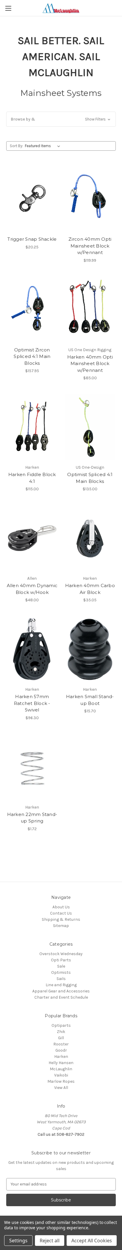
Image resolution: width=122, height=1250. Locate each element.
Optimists (61, 972)
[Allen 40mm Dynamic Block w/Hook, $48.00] (32, 538)
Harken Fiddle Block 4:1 (32, 478)
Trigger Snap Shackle (32, 239)
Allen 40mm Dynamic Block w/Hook (32, 589)
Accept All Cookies (91, 1240)
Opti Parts (61, 960)
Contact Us (61, 913)
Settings (18, 1240)
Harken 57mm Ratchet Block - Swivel (32, 703)
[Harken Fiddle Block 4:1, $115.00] (32, 427)
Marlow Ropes (61, 1081)
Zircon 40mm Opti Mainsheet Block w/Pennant (89, 245)
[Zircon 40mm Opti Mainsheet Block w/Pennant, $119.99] (90, 199)
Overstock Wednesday (61, 953)
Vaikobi (61, 1075)
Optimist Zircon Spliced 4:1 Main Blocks (32, 356)
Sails (61, 978)
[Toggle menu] (8, 8)
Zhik (61, 1031)
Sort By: (16, 146)
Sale (61, 966)
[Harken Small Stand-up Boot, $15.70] (90, 649)
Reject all (50, 1240)
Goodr (61, 1050)
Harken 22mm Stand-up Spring (32, 818)
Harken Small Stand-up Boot (90, 700)
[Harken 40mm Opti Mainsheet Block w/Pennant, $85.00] (90, 310)
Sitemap (61, 925)
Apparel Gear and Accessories (61, 991)
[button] (61, 119)
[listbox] (43, 146)
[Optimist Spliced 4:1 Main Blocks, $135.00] (90, 427)
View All (61, 1087)
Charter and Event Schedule (61, 997)
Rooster (61, 1044)
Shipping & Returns (61, 919)
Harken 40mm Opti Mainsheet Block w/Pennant (90, 363)
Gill (61, 1037)
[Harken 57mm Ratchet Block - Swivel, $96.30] (32, 649)
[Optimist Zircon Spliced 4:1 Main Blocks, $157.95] (32, 310)
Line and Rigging (61, 984)
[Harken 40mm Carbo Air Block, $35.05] (90, 538)
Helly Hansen (61, 1062)
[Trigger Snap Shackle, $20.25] (32, 199)
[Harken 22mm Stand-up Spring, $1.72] (32, 767)
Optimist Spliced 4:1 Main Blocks (90, 478)
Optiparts (61, 1025)
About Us (61, 907)
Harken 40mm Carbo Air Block (90, 589)
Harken (61, 1056)
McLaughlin (61, 1068)
